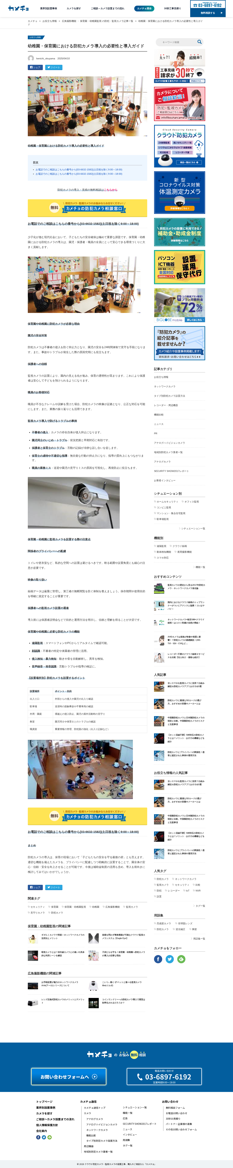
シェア (36, 67)
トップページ (44, 1101)
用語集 (126, 1140)
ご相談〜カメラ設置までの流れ (55, 1119)
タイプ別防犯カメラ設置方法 (169, 395)
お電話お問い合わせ (176, 1113)
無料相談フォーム (175, 1107)
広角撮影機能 (37, 973)
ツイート (55, 67)
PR (155, 433)
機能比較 (159, 414)
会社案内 (41, 1130)
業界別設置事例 (48, 8)
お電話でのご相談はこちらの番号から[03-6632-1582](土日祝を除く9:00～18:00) (79, 169)
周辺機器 (88, 1146)
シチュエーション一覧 (135, 1107)
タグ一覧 (127, 1145)
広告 (125, 1118)
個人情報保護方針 (47, 1125)
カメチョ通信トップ (94, 1107)
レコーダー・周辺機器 (166, 405)
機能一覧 (127, 1112)
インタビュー (130, 1134)
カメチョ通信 (144, 8)
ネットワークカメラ (165, 386)
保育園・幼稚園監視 (41, 926)
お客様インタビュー (165, 480)
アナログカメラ (162, 461)
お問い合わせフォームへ (64, 1076)
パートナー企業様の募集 (179, 1124)
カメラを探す (74, 8)
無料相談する (208, 12)
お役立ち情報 (35, 37)
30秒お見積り (173, 1118)
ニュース (159, 424)
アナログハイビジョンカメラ (169, 442)
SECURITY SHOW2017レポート (171, 471)
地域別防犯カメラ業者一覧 (168, 452)
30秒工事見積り (172, 8)
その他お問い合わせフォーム (181, 1129)
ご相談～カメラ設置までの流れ (107, 8)
